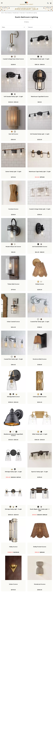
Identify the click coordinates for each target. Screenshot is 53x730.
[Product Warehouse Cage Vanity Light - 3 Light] (39, 155)
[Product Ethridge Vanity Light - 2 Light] (13, 455)
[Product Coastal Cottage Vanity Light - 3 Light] (39, 193)
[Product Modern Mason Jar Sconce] (13, 230)
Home (2, 12)
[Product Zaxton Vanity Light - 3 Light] (13, 155)
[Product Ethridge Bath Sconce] (13, 380)
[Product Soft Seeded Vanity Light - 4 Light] (39, 118)
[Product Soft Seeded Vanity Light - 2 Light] (13, 80)
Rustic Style (22, 12)
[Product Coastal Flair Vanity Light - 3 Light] (13, 343)
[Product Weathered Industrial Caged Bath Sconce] (13, 418)
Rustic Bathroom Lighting (31, 12)
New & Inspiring (8, 12)
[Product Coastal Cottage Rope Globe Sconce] (13, 42)
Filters (3, 27)
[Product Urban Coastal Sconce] (13, 305)
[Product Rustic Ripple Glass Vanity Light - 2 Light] (39, 493)
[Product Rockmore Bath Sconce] (39, 343)
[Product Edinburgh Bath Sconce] (39, 380)
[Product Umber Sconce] (13, 568)
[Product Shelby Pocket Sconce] (39, 530)
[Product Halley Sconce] (13, 530)
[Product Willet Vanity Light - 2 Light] (39, 418)
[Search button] (48, 3)
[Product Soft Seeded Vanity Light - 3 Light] (39, 42)
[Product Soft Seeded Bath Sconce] (39, 230)
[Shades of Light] (26, 3)
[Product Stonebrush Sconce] (39, 568)
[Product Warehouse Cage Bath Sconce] (39, 80)
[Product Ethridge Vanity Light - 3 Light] (13, 493)
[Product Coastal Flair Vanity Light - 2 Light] (39, 305)
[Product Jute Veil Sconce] (13, 118)
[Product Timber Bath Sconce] (13, 268)
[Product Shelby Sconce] (39, 268)
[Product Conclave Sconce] (13, 193)
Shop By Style (15, 12)
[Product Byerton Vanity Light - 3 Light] (39, 455)
